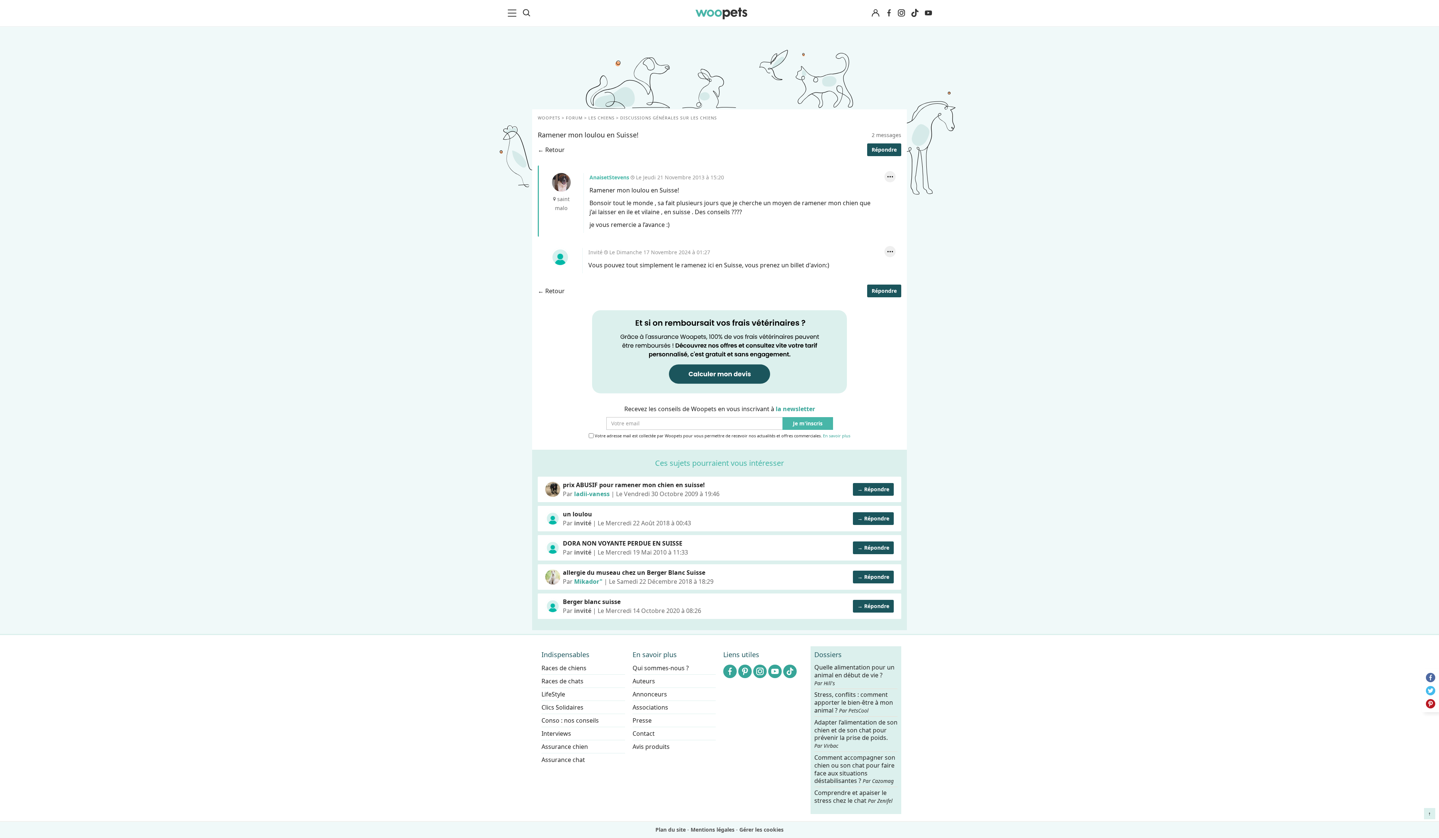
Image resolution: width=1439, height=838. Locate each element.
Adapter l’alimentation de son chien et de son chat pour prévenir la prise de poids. (856, 733)
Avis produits (651, 747)
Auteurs (644, 681)
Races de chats (562, 681)
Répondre (884, 149)
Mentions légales (712, 829)
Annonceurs (650, 694)
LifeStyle (553, 694)
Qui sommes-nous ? (661, 668)
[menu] (513, 13)
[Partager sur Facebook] (1430, 677)
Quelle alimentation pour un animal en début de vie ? (854, 675)
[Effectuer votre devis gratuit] (719, 351)
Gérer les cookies (761, 829)
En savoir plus (836, 436)
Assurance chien (564, 747)
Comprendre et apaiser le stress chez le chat (853, 797)
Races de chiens (563, 668)
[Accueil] (721, 13)
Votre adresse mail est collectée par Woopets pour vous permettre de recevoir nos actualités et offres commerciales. (722, 435)
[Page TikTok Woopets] (914, 13)
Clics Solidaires (562, 707)
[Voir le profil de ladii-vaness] (552, 489)
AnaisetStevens (561, 182)
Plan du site (670, 829)
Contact (644, 733)
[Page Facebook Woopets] (889, 13)
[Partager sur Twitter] (1430, 690)
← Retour (551, 150)
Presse (642, 720)
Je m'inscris (808, 423)
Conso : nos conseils (570, 720)
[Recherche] (526, 13)
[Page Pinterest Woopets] (745, 671)
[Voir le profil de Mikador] (552, 577)
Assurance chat (563, 760)
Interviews (556, 733)
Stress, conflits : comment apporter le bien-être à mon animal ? (853, 702)
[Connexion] (875, 13)
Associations (650, 707)
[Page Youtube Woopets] (928, 13)
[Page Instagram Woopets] (901, 13)
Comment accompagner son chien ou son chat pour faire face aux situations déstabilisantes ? (854, 769)
